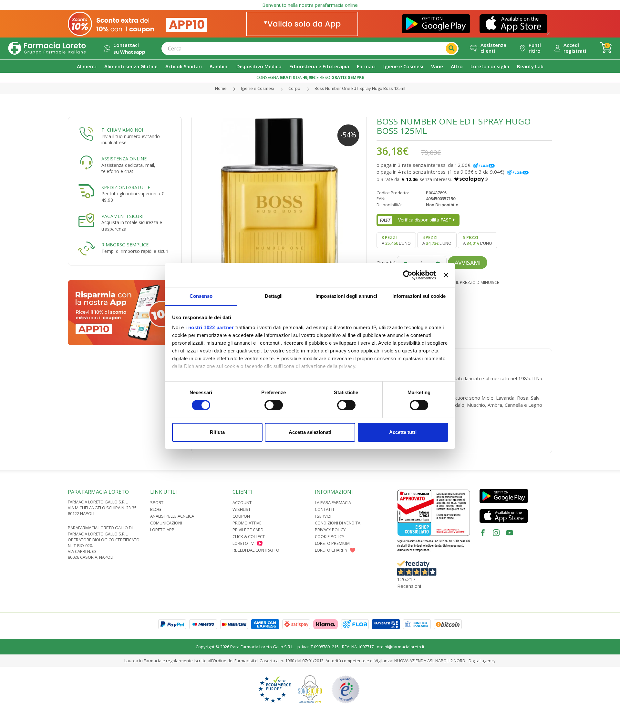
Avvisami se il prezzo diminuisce (464, 282)
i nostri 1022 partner (209, 327)
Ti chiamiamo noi (122, 130)
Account (242, 502)
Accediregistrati (574, 48)
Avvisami (467, 262)
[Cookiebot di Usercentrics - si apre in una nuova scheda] (407, 275)
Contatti (324, 509)
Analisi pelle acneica (172, 516)
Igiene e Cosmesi (257, 88)
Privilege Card (248, 530)
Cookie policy (329, 536)
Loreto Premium (332, 543)
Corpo (294, 88)
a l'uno (396, 240)
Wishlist (241, 509)
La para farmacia (333, 502)
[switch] (273, 405)
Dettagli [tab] (274, 296)
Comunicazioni (166, 523)
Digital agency (482, 660)
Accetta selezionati (310, 432)
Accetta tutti (403, 432)
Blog (155, 509)
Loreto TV (243, 543)
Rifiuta (217, 432)
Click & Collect (248, 536)
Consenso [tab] (201, 296)
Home (221, 88)
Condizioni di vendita (337, 523)
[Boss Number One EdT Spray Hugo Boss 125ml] (279, 205)
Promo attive (247, 523)
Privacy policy (330, 530)
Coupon (241, 516)
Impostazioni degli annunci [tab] (346, 296)
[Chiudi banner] (446, 275)
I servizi (323, 516)
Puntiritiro (535, 48)
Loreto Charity (331, 550)
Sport (156, 502)
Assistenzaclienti (493, 48)
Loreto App (162, 530)
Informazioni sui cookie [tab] (419, 296)
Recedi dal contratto (255, 550)
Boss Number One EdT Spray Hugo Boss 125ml (360, 88)
